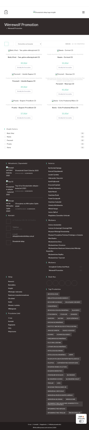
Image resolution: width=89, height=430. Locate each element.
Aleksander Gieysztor (55, 178)
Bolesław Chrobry (72, 302)
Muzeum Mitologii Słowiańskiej (58, 231)
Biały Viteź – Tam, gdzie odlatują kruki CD (24, 57)
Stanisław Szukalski (54, 202)
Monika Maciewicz (54, 188)
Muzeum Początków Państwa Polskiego (63, 359)
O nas (10, 318)
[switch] (81, 421)
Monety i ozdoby (14, 305)
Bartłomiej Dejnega (54, 168)
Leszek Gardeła (53, 175)
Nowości (11, 281)
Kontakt (11, 321)
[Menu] (85, 415)
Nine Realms (52, 238)
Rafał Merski (52, 192)
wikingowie (70, 399)
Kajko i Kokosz (69, 330)
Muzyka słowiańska (11, 54)
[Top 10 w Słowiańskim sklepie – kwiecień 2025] (10, 188)
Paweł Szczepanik (54, 198)
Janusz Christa (53, 330)
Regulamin (11, 325)
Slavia (9, 147)
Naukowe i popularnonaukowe (18, 295)
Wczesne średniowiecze (57, 387)
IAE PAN (60, 318)
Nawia (9, 137)
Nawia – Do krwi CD (65, 57)
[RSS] (74, 283)
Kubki (10, 302)
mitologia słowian (55, 351)
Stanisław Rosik (53, 195)
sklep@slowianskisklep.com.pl (23, 236)
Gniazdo (74, 314)
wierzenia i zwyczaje (56, 391)
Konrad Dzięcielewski (55, 171)
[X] (40, 3)
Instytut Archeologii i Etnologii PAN (60, 228)
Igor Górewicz (72, 318)
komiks (50, 334)
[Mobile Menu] (83, 12)
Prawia (9, 144)
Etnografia (52, 314)
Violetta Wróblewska (55, 205)
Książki (10, 288)
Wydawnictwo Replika (55, 254)
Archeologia (53, 294)
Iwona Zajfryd (53, 212)
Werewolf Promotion (15, 28)
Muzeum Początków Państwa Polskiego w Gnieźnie (65, 235)
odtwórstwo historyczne (67, 363)
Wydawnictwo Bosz (55, 242)
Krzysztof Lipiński (54, 185)
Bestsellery (12, 285)
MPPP (71, 355)
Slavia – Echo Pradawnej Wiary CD (65, 108)
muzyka (51, 363)
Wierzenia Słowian (55, 399)
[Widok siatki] (6, 44)
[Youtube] (48, 3)
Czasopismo (52, 306)
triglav (51, 383)
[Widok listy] (11, 44)
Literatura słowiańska (57, 346)
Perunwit (10, 140)
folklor (63, 314)
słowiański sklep (72, 379)
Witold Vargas (53, 209)
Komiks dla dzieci (63, 334)
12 (72, 44)
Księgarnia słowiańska (57, 338)
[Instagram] (45, 3)
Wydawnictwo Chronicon (56, 245)
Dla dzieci (11, 298)
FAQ (9, 328)
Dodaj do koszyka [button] (23, 67)
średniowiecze (75, 413)
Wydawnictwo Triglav (56, 413)
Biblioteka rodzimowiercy (58, 298)
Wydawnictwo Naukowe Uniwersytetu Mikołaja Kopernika (63, 249)
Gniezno (51, 318)
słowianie (71, 375)
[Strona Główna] (5, 28)
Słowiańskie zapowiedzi (76, 79)
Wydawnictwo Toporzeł (56, 258)
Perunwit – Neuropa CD (65, 84)
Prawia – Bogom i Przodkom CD (24, 108)
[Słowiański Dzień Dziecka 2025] (10, 171)
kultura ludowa (54, 342)
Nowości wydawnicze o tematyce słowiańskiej (69, 78)
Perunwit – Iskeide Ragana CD (23, 81)
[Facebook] (42, 3)
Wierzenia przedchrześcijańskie (60, 395)
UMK (58, 383)
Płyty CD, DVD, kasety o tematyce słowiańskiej (29, 54)
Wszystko (81, 44)
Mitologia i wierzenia (15, 292)
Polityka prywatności (55, 424)
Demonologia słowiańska (58, 310)
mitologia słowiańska (56, 355)
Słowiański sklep (18, 241)
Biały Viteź (10, 133)
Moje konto (12, 331)
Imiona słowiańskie (54, 225)
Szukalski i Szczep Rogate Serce (65, 81)
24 (75, 44)
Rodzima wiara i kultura (57, 367)
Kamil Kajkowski (53, 181)
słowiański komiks (55, 379)
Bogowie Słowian (55, 302)
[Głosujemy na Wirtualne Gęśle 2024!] (10, 206)
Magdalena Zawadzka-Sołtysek (59, 215)
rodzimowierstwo (55, 371)
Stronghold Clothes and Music (59, 267)
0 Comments (29, 173)
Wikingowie (12, 309)
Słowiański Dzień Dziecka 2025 (27, 170)
